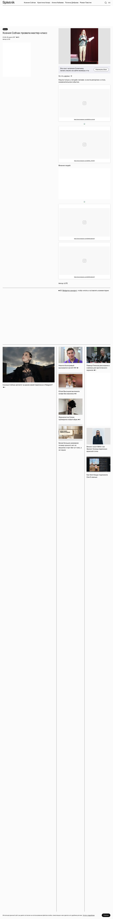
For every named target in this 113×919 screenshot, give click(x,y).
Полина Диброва (71, 3)
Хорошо (106, 915)
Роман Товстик (86, 3)
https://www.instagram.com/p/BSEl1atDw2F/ (84, 238)
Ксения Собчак (30, 3)
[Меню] (109, 3)
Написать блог (101, 69)
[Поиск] (106, 3)
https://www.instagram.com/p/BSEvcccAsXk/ (84, 119)
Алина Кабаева (58, 3)
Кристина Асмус (43, 3)
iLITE (66, 283)
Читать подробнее (89, 915)
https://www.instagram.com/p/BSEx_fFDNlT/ (84, 160)
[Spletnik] (9, 2)
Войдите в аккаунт (69, 291)
